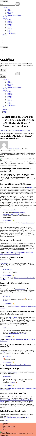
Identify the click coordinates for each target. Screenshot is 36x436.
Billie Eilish (30, 187)
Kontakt (5, 423)
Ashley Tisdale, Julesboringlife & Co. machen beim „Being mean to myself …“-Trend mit (16, 253)
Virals (8, 9)
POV (4, 34)
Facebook (9, 28)
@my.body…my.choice (9, 210)
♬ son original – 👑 (8, 220)
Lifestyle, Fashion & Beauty (14, 15)
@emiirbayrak (7, 356)
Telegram (9, 31)
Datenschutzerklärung (9, 426)
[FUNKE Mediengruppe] (4, 432)
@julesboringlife (7, 269)
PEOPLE (5, 16)
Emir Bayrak (13, 130)
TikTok (9, 19)
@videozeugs (7, 376)
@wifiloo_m (6, 296)
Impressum (6, 425)
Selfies (5, 109)
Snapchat (9, 24)
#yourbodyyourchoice (19, 212)
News (6, 420)
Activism (9, 10)
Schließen (5, 1)
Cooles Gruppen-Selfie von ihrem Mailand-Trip (18, 365)
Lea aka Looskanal (20, 289)
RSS (4, 429)
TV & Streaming (11, 33)
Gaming (9, 13)
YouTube (9, 25)
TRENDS (6, 7)
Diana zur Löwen (4, 130)
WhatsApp (9, 22)
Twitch (8, 27)
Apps (4, 111)
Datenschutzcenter (8, 428)
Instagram (9, 21)
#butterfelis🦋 (13, 382)
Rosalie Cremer (14, 148)
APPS (5, 18)
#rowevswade (23, 333)
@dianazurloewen (8, 328)
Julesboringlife (21, 130)
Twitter (8, 30)
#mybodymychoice (8, 214)
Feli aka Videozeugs (12, 372)
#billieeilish (17, 214)
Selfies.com (6, 417)
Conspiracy (10, 12)
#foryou (5, 300)
